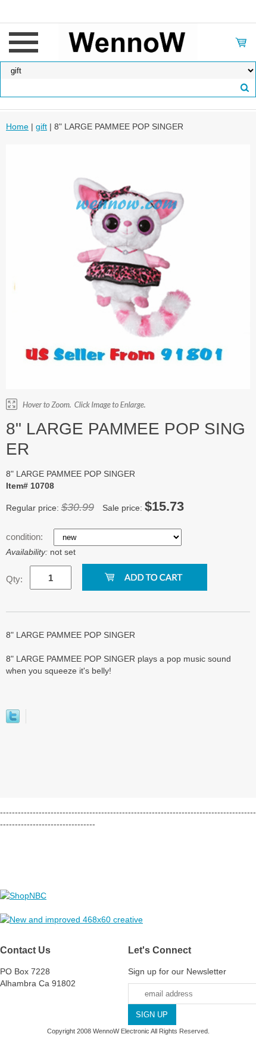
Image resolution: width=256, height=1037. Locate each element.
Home (17, 126)
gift (41, 126)
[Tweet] (13, 720)
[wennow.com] (128, 42)
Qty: (14, 579)
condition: (25, 537)
